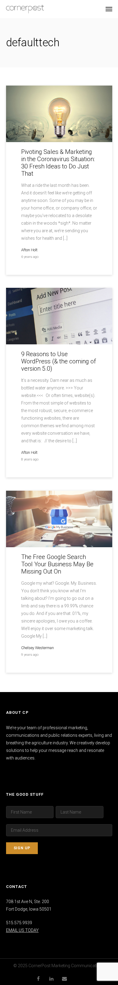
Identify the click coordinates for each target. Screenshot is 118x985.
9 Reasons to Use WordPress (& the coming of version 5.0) (58, 361)
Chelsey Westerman (37, 647)
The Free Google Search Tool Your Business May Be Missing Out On (57, 564)
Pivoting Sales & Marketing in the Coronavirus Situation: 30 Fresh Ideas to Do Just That (58, 162)
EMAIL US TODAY (22, 930)
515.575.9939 (19, 922)
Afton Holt (29, 250)
